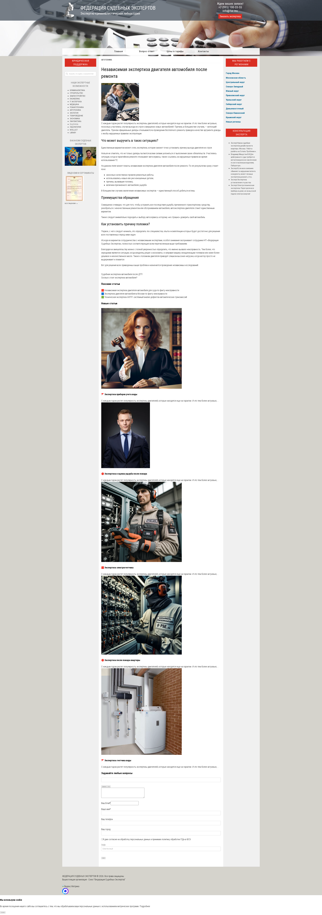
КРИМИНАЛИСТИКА (77, 90)
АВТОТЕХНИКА (106, 60)
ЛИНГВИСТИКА (75, 121)
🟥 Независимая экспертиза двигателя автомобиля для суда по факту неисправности (140, 290)
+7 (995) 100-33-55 (230, 7)
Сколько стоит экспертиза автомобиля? (119, 277)
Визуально (104, 786)
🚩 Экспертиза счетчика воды (116, 760)
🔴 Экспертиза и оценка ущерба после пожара (124, 473)
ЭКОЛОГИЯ (74, 113)
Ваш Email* (106, 803)
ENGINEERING (75, 99)
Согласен (3, 912)
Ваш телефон (107, 819)
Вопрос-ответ (146, 51)
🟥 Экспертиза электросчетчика (117, 567)
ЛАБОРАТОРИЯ (75, 127)
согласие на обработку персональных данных (129, 839)
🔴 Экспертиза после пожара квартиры (120, 660)
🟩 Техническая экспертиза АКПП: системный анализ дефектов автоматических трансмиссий (144, 297)
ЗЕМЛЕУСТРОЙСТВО (77, 96)
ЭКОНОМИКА (75, 118)
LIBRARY (73, 133)
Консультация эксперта (241, 132)
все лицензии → (71, 203)
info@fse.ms (230, 11)
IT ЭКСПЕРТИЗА (76, 102)
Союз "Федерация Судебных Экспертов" (106, 879)
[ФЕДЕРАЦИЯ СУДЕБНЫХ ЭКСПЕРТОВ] (68, 16)
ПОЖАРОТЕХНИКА (77, 107)
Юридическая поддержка (80, 62)
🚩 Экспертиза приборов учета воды (119, 394)
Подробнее (145, 906)
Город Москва (232, 73)
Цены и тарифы (175, 51)
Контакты (203, 51)
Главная (118, 51)
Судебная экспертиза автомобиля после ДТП (122, 274)
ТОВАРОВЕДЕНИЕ (76, 116)
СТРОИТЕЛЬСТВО (76, 93)
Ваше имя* (106, 809)
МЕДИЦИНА (74, 104)
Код (109, 786)
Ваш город (106, 829)
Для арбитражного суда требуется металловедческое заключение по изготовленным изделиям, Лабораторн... (244, 160)
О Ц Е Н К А (74, 124)
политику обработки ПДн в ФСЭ (176, 839)
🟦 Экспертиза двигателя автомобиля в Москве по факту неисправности (134, 293)
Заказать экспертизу (230, 16)
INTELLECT (74, 130)
